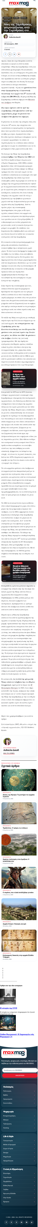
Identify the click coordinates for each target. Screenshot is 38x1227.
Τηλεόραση (7, 1124)
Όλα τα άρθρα (9, 753)
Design (5, 1152)
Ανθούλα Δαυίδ (11, 750)
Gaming (6, 1128)
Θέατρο (6, 1120)
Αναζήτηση (20, 1075)
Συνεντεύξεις (7, 1103)
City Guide (7, 1197)
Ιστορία (16, 17)
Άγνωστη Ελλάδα (9, 1193)
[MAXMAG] (19, 3)
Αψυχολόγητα (8, 1161)
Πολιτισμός (7, 20)
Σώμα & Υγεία (8, 1148)
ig (21, 1222)
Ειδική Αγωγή (8, 1185)
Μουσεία (23, 17)
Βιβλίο (5, 1095)
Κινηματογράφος (9, 1116)
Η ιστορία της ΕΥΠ (8, 1008)
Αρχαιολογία (7, 17)
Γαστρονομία (8, 1140)
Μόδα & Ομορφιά (9, 1144)
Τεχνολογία (7, 1177)
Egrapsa (6, 1201)
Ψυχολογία (7, 1157)
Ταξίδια (5, 1189)
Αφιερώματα (7, 1099)
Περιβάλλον (7, 1181)
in (14, 54)
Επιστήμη (6, 1173)
